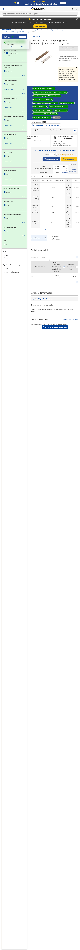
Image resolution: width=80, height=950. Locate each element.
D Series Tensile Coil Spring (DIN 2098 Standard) (15, 32)
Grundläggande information (44, 299)
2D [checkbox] (7, 255)
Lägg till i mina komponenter (47, 150)
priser (74, 173)
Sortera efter (64, 267)
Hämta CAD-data (54, 125)
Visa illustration (8, 89)
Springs (51, 30)
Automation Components (21, 30)
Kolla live (65, 172)
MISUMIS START (6, 30)
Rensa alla (22, 37)
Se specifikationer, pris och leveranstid (15, 47)
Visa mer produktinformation (43, 230)
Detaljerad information (56, 238)
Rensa (23, 60)
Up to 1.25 (9, 71)
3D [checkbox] (7, 258)
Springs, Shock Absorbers (39, 30)
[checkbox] (12, 54)
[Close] (76, 19)
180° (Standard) (10, 84)
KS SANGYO (34, 36)
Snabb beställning (52, 159)
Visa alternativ (8, 107)
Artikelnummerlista (40, 238)
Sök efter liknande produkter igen (56, 327)
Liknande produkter (68, 150)
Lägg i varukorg (70, 159)
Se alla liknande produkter (70, 319)
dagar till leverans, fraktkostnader (72, 169)
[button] (63, 3)
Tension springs (61, 30)
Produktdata (39, 125)
